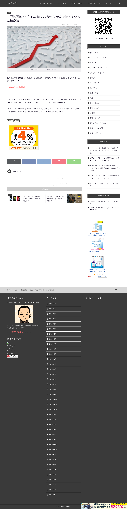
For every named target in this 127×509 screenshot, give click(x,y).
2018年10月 (53, 409)
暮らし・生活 (95, 108)
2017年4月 (53, 480)
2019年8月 (53, 364)
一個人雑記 (11, 3)
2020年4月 (53, 344)
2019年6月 (53, 374)
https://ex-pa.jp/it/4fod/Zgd (103, 38)
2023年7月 (53, 304)
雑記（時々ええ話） (77, 3)
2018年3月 (53, 429)
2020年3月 (53, 349)
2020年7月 (53, 329)
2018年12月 (53, 399)
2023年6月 (53, 309)
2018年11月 (53, 404)
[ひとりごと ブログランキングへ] (24, 356)
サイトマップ (110, 3)
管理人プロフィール (94, 3)
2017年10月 (53, 449)
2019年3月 (53, 384)
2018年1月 (53, 439)
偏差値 (10, 120)
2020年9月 (53, 319)
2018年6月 (53, 419)
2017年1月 (53, 495)
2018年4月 (53, 424)
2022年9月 (53, 314)
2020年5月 (53, 339)
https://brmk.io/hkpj (17, 87)
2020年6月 (53, 334)
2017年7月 (53, 464)
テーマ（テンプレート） (99, 68)
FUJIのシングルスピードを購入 (100, 201)
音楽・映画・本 (95, 133)
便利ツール (94, 88)
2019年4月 (53, 379)
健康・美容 (94, 93)
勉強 (9, 12)
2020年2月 (53, 354)
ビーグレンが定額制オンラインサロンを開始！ (104, 185)
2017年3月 (53, 485)
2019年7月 (53, 369)
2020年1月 (53, 359)
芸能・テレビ (95, 118)
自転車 (92, 113)
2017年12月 (53, 444)
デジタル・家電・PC (97, 73)
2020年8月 (53, 324)
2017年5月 (53, 475)
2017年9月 (53, 454)
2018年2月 (53, 434)
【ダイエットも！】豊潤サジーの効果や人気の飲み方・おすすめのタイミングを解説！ (104, 150)
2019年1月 (53, 394)
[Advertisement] (64, 139)
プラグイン (94, 78)
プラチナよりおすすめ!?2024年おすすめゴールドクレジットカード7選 (104, 159)
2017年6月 (53, 470)
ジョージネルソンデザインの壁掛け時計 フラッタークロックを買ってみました (104, 177)
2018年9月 (53, 414)
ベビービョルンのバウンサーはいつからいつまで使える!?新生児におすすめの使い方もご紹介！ (105, 168)
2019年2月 (53, 389)
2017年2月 (53, 490)
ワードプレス (62, 3)
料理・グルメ (95, 103)
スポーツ (93, 63)
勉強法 (17, 120)
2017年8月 (53, 460)
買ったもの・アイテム (98, 123)
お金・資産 (94, 53)
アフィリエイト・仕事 (46, 3)
